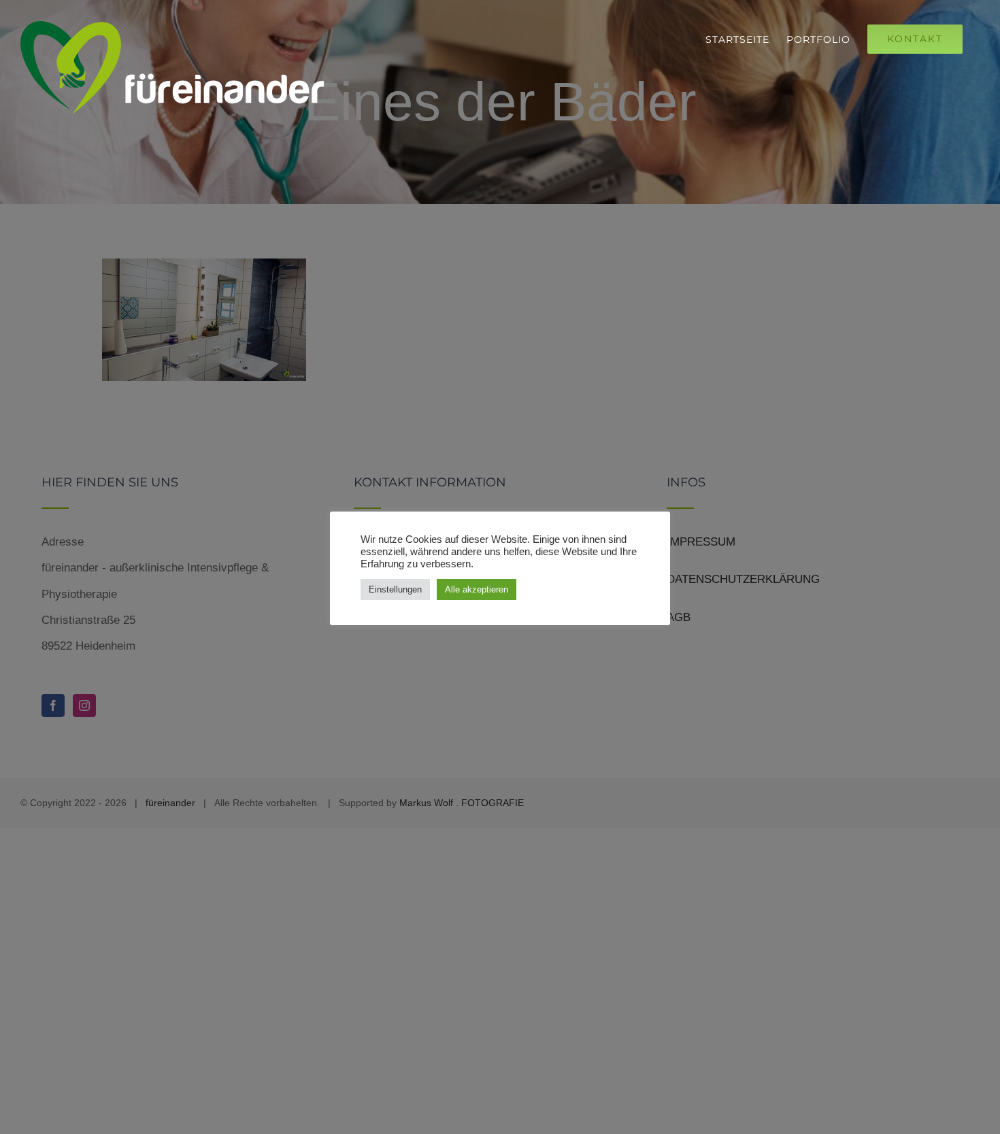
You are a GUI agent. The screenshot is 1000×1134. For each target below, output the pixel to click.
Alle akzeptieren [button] (476, 589)
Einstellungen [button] (395, 589)
